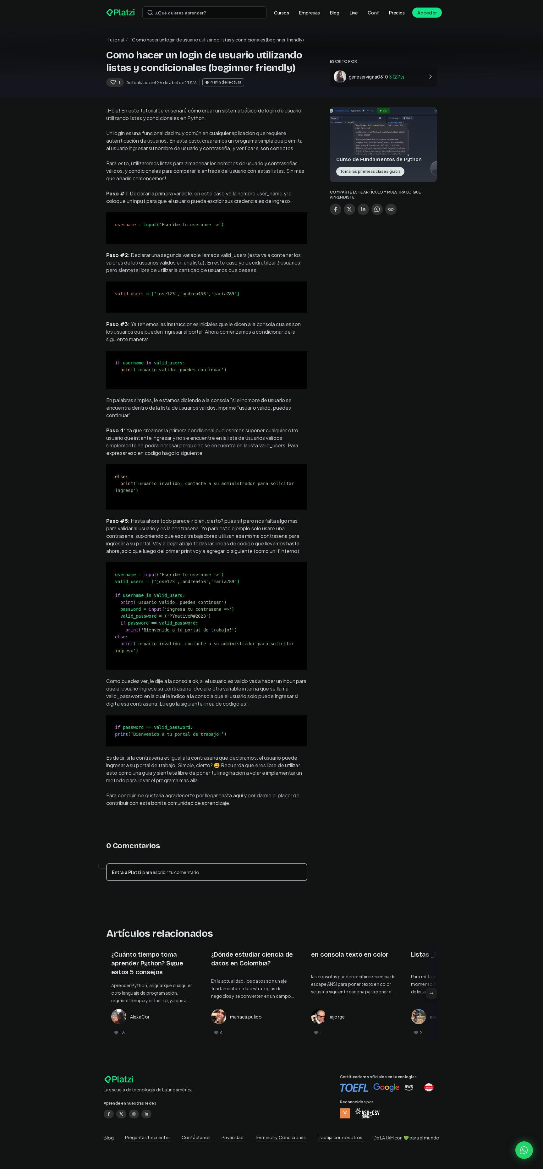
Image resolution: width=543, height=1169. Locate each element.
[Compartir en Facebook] (335, 209)
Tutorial (115, 39)
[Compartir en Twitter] (349, 209)
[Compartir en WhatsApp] (377, 209)
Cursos (281, 12)
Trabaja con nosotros (339, 1137)
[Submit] (150, 12)
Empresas (309, 12)
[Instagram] (134, 1114)
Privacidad (233, 1137)
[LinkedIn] (146, 1114)
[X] (121, 1114)
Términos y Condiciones (280, 1137)
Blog (335, 12)
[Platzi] (120, 13)
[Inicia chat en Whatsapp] (524, 1150)
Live (354, 12)
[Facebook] (109, 1114)
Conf (373, 12)
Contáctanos (196, 1137)
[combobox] (204, 12)
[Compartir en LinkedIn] (363, 209)
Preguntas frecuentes (148, 1137)
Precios (397, 12)
